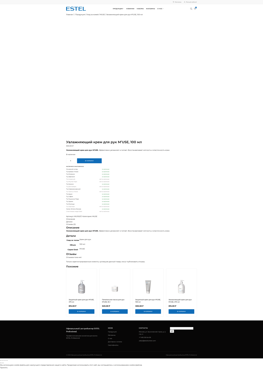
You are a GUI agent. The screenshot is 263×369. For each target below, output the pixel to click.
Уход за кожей (93, 15)
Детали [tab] (69, 222)
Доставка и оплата (115, 342)
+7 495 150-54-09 (145, 337)
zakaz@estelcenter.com (147, 341)
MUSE (102, 15)
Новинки (130, 8)
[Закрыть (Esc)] (7, 360)
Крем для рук (85, 239)
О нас (159, 8)
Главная (69, 15)
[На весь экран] (3, 360)
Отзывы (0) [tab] (71, 224)
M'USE (82, 249)
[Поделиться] (5, 360)
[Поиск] (191, 9)
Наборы (140, 8)
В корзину (89, 161)
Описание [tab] (70, 219)
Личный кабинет (191, 2)
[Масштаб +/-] (1, 360)
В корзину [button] (81, 311)
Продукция (118, 8)
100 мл (82, 244)
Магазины (178, 2)
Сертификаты (113, 345)
